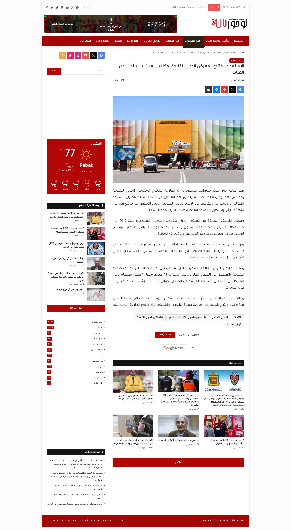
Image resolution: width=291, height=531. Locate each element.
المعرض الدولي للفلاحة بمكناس (187, 317)
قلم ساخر (98, 383)
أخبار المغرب (193, 41)
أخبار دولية (133, 41)
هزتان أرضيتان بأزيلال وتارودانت (69, 290)
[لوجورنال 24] (229, 24)
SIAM (237, 317)
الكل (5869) (76, 308)
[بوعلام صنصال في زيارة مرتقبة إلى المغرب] (178, 426)
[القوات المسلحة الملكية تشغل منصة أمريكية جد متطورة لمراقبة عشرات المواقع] (133, 426)
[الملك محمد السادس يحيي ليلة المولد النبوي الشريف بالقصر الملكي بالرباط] (133, 381)
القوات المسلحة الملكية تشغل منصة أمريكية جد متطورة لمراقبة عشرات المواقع (66, 277)
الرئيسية (238, 41)
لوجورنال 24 (206, 521)
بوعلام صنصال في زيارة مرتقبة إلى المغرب (179, 440)
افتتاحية (99, 378)
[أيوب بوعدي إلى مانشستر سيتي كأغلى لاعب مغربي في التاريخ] (96, 248)
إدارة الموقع (236, 80)
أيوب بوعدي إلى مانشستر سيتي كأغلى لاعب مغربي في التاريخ (75, 504)
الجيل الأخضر (219, 317)
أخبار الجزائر (173, 41)
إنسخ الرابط (165, 335)
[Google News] (173, 348)
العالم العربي (152, 41)
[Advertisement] (76, 106)
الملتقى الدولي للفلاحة (149, 317)
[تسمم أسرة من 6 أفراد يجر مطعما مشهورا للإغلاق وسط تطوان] (224, 426)
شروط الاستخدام (87, 521)
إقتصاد (99, 355)
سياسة (99, 372)
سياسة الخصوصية (68, 521)
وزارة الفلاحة (233, 325)
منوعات (86, 41)
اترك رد (178, 462)
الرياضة (99, 328)
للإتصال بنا (53, 521)
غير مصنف (98, 361)
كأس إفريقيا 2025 (217, 41)
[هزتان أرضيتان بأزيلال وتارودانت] (96, 294)
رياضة (118, 41)
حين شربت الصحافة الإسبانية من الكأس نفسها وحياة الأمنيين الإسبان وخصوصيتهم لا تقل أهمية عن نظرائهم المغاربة (153, 7)
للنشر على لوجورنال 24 (107, 521)
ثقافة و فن (103, 41)
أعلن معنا (123, 521)
